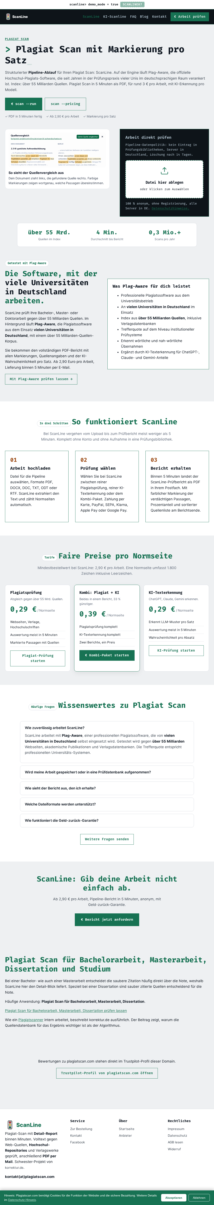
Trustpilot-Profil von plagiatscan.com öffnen (107, 1073)
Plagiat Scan (17, 39)
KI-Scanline (114, 17)
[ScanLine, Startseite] (17, 16)
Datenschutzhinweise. (170, 208)
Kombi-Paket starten (109, 655)
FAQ (133, 17)
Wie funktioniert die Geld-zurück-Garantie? (61, 820)
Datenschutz (177, 1136)
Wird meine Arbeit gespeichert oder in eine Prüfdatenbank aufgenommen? (88, 772)
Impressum (176, 1129)
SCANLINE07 (132, 4)
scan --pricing (65, 104)
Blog (144, 17)
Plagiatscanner (30, 1020)
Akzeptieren (173, 1197)
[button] (164, 179)
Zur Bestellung (81, 1129)
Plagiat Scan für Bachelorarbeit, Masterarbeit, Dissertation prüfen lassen (66, 1011)
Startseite (126, 1129)
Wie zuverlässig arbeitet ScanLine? (54, 728)
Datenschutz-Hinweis (22, 1199)
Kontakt (159, 17)
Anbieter (125, 1136)
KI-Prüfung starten (176, 651)
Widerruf (174, 1149)
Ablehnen (199, 1197)
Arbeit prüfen (191, 17)
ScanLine (91, 17)
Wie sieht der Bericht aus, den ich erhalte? (60, 788)
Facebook (77, 1142)
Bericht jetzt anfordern (109, 920)
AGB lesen (175, 1142)
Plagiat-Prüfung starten (38, 658)
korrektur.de (14, 1168)
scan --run (25, 104)
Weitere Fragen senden (107, 839)
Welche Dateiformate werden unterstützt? (60, 804)
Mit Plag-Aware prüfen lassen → (41, 379)
